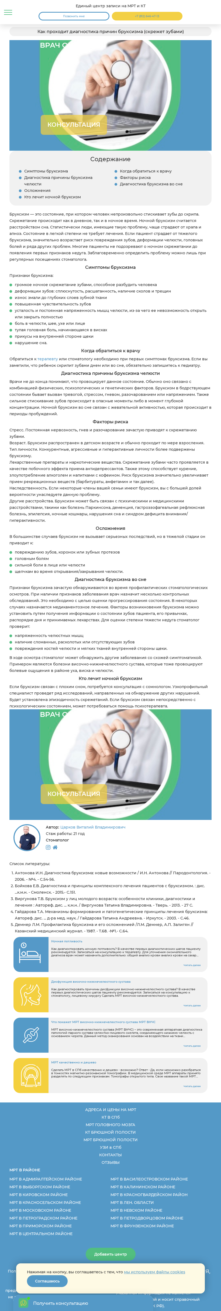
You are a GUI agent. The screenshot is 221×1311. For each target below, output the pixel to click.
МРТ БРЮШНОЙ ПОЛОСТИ (111, 1139)
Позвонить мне (74, 16)
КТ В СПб (111, 1117)
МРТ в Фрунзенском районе (142, 1226)
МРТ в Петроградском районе (43, 1218)
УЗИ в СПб (110, 1147)
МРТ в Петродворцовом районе (146, 1218)
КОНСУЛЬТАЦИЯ (73, 124)
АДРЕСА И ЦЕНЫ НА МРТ (110, 1109)
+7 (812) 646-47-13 (147, 16)
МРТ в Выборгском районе (39, 1187)
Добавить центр (110, 1254)
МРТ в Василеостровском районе (149, 1179)
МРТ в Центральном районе (40, 1233)
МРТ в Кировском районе (38, 1194)
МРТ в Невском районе (136, 1210)
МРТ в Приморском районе (40, 1226)
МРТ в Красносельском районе (45, 1202)
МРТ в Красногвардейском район (149, 1194)
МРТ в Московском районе (40, 1210)
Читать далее (192, 965)
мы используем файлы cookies (154, 1272)
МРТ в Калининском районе (142, 1187)
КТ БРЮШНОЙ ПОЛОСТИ (110, 1132)
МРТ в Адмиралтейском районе (45, 1179)
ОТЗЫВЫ (111, 1162)
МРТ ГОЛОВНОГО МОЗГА (110, 1124)
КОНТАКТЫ (110, 1155)
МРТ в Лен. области (132, 1202)
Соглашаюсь (47, 1281)
